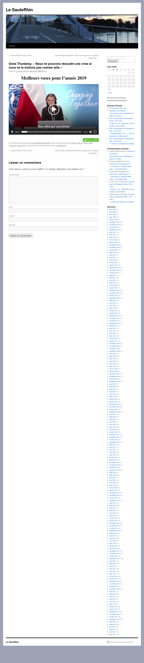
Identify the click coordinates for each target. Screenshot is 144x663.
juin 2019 (112, 389)
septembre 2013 (114, 558)
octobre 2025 (113, 227)
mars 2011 (112, 634)
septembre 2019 (114, 381)
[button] (53, 109)
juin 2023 (112, 277)
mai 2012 (112, 599)
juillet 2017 (113, 444)
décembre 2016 (114, 462)
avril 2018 (112, 424)
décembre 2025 (114, 222)
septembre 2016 (114, 470)
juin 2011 (112, 627)
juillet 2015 (113, 505)
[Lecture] (12, 131)
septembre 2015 (114, 500)
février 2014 (113, 546)
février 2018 (113, 429)
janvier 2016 (113, 490)
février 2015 (113, 518)
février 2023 (113, 285)
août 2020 (112, 353)
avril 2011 (112, 632)
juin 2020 (112, 358)
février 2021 (113, 338)
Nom (11, 207)
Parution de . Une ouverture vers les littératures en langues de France (121, 113)
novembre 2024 (114, 247)
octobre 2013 (113, 556)
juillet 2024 (113, 252)
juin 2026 (112, 209)
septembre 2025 (114, 229)
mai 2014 (112, 538)
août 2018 (112, 414)
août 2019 (112, 384)
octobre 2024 (113, 250)
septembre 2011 (114, 619)
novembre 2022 (114, 293)
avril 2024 (112, 260)
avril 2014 (112, 541)
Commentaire (14, 174)
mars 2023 (112, 283)
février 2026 (113, 219)
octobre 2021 (113, 320)
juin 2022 (112, 303)
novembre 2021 (114, 318)
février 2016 (113, 487)
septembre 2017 (114, 442)
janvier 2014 (113, 548)
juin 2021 (112, 328)
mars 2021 (112, 336)
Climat (73, 143)
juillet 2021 (113, 326)
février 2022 (113, 310)
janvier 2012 (113, 609)
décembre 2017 (114, 434)
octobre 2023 (113, 272)
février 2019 (113, 399)
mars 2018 (112, 427)
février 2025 (113, 240)
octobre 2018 (113, 409)
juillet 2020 (113, 356)
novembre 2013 (114, 553)
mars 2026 (112, 217)
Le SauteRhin (19, 9)
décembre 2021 (114, 315)
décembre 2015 (114, 493)
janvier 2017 (113, 460)
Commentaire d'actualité (41, 143)
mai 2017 (112, 450)
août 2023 (112, 275)
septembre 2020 (114, 351)
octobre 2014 (113, 528)
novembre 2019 (114, 376)
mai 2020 (112, 361)
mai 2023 (112, 280)
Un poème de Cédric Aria (117, 108)
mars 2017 (112, 455)
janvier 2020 (113, 371)
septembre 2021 (114, 323)
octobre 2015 (113, 498)
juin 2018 (112, 419)
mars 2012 (112, 604)
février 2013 (113, 576)
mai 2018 (112, 422)
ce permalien (61, 145)
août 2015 (112, 503)
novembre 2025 (114, 224)
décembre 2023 (114, 267)
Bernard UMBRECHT (38, 71)
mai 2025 (112, 234)
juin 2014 (112, 536)
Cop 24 (80, 143)
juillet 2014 (113, 533)
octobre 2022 (113, 295)
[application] (54, 109)
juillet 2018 (113, 417)
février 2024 (113, 262)
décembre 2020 (114, 343)
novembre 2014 (114, 525)
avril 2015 (112, 513)
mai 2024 (112, 257)
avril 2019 (112, 394)
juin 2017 (112, 447)
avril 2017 (112, 452)
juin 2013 (112, 566)
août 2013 (112, 561)
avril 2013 (112, 571)
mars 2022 (112, 308)
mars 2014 (112, 543)
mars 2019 (112, 396)
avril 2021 (112, 333)
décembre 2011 (114, 611)
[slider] (51, 132)
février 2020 (113, 369)
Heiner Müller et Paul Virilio (20, 55)
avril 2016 (112, 482)
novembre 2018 (114, 407)
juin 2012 (112, 596)
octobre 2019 (113, 379)
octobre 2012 (113, 586)
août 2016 (112, 472)
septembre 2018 (114, 412)
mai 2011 (112, 629)
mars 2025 (112, 237)
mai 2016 (112, 480)
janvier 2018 (113, 432)
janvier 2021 (113, 341)
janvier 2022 (113, 313)
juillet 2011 (113, 624)
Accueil (12, 45)
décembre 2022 (114, 290)
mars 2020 (112, 366)
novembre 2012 (114, 584)
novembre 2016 (114, 465)
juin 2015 (112, 508)
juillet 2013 (113, 563)
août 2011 (112, 622)
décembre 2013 (114, 551)
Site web (12, 225)
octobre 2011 (113, 616)
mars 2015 (112, 515)
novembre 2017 (114, 437)
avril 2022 (112, 305)
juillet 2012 (113, 594)
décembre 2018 (114, 404)
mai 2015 (112, 510)
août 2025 (112, 232)
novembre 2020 (114, 346)
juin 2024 (112, 255)
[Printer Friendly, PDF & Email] (91, 139)
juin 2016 (112, 477)
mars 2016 (112, 485)
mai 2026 (112, 212)
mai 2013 (112, 568)
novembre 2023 (114, 270)
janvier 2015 (113, 520)
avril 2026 (112, 214)
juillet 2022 (113, 300)
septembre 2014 (114, 530)
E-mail (12, 216)
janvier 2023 (113, 288)
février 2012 (113, 606)
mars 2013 (112, 573)
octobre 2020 (113, 348)
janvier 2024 (113, 265)
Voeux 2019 (21, 145)
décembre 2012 (114, 581)
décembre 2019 (114, 374)
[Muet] (90, 131)
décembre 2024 (114, 245)
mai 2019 (112, 391)
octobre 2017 (113, 439)
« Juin (109, 92)
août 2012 (112, 591)
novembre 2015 (114, 495)
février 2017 (113, 457)
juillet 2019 (113, 386)
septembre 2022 (114, 298)
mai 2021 (112, 331)
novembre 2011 (114, 614)
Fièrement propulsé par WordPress (122, 642)
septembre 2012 (114, 589)
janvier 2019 (113, 401)
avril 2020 (112, 363)
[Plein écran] (95, 131)
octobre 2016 (113, 467)
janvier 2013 (113, 579)
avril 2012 (112, 601)
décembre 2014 (114, 523)
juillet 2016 (113, 475)
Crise (85, 143)
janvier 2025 (113, 242)
